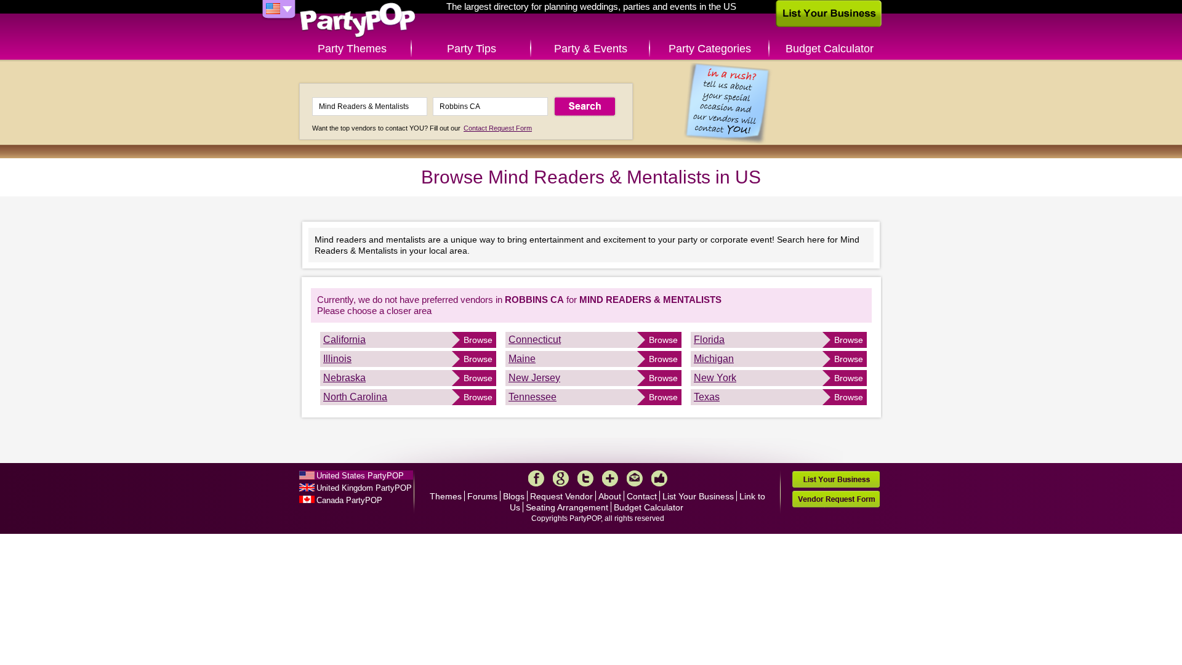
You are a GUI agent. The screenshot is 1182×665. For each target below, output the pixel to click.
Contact (642, 496)
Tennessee (533, 397)
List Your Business (698, 496)
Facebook (536, 478)
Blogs (514, 496)
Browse (478, 340)
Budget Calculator (830, 48)
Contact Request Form (498, 128)
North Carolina (355, 397)
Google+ (561, 478)
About (609, 496)
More (610, 478)
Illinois (337, 358)
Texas (707, 397)
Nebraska (344, 378)
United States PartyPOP (360, 475)
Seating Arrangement (567, 507)
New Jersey (534, 378)
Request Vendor (561, 496)
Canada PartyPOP (349, 500)
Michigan (714, 358)
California (344, 339)
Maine (522, 358)
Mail (635, 478)
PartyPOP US (357, 20)
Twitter (585, 478)
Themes (446, 496)
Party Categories (710, 48)
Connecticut (535, 339)
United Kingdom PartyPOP (364, 488)
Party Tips (471, 48)
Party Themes (352, 48)
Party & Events (590, 48)
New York (715, 378)
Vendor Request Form (836, 499)
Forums (482, 496)
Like (659, 478)
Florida (709, 339)
